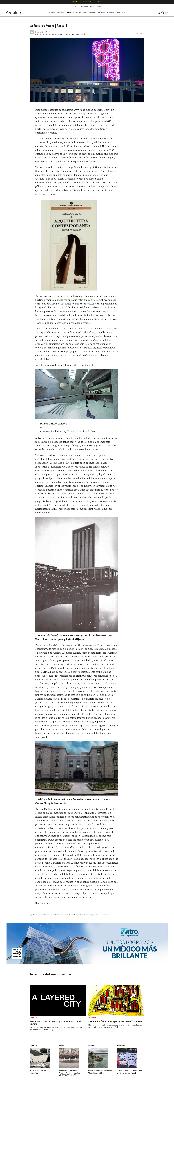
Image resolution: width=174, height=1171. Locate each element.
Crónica (66, 914)
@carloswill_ (81, 34)
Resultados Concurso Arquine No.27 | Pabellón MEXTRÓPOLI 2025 (69, 1073)
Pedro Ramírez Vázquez (87, 914)
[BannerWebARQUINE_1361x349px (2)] (87, 964)
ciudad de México (57, 914)
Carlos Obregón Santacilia (41, 914)
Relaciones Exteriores (102, 914)
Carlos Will (43, 34)
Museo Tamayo (74, 914)
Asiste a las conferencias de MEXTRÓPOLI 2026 (87, 2)
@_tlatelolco (60, 34)
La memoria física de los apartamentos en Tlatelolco (115, 1022)
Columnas (33, 1017)
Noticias (62, 1045)
